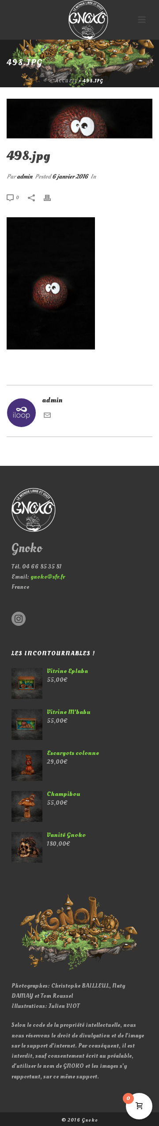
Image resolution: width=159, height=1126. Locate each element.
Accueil (66, 81)
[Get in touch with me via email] (47, 416)
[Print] (52, 197)
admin (24, 176)
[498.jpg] (79, 118)
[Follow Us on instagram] (18, 619)
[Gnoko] (79, 20)
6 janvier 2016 (70, 176)
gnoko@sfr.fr (47, 576)
